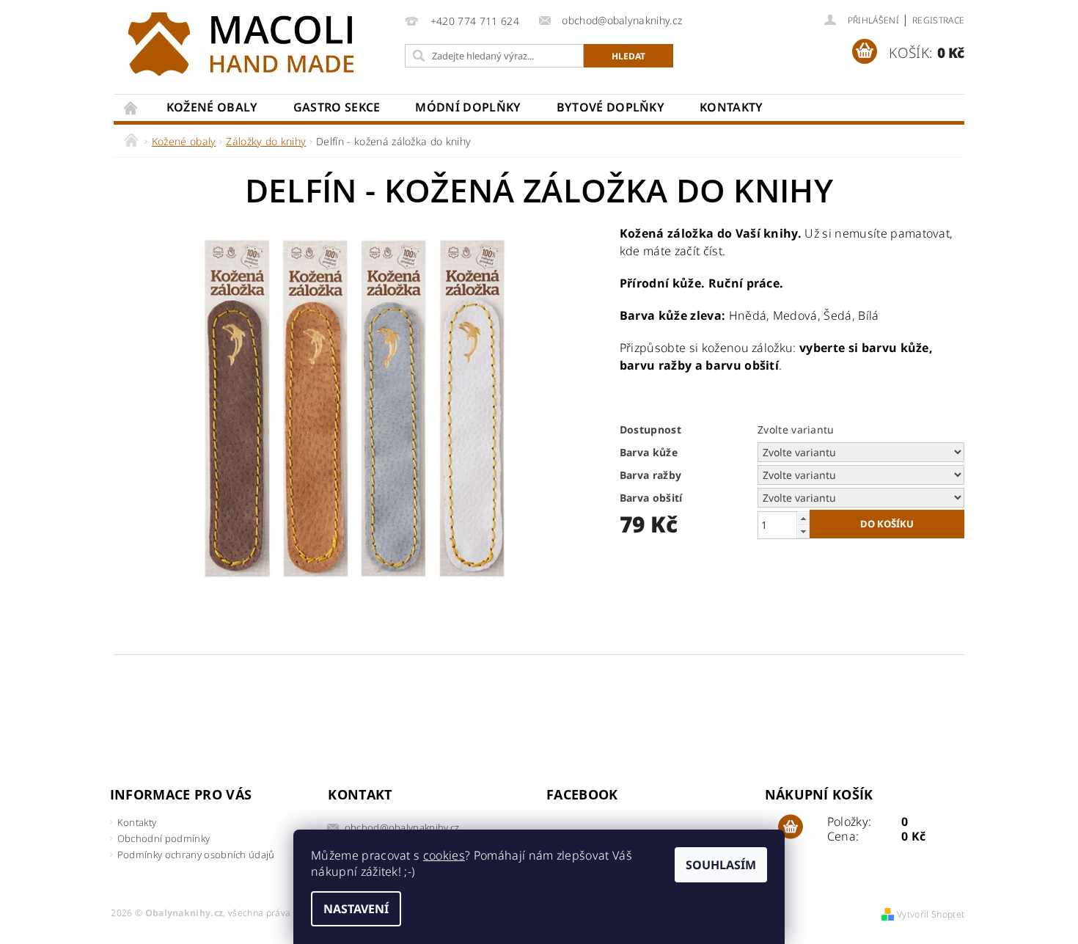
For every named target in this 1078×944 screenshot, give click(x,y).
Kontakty (731, 107)
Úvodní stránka (131, 107)
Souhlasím (721, 865)
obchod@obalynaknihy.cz (402, 827)
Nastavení (356, 909)
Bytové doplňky (610, 107)
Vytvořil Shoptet (930, 914)
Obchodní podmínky (163, 838)
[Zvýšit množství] (803, 518)
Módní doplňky (468, 107)
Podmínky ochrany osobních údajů (196, 854)
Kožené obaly (212, 107)
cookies (444, 855)
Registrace (938, 20)
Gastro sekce (337, 107)
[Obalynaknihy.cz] (245, 44)
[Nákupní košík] (790, 827)
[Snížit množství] (803, 531)
